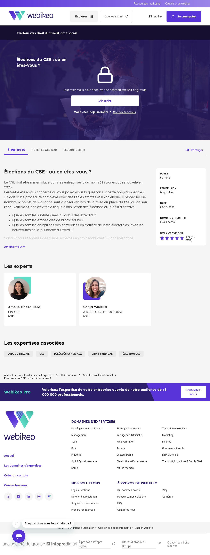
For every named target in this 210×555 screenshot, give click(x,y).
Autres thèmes (125, 468)
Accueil (8, 375)
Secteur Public (125, 454)
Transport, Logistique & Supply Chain (182, 461)
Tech (74, 441)
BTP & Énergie (170, 454)
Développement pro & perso (86, 428)
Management (79, 435)
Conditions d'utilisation (81, 527)
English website (144, 527)
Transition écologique (174, 428)
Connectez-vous (15, 485)
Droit (74, 448)
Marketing (167, 435)
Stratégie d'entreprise (129, 428)
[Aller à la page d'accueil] (34, 16)
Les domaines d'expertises (22, 465)
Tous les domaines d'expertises (36, 375)
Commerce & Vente (173, 448)
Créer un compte (16, 475)
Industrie (76, 454)
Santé (74, 468)
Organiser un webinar (177, 3)
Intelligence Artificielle (129, 435)
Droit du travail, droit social (97, 375)
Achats (121, 448)
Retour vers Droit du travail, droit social (48, 33)
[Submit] (127, 16)
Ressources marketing (147, 3)
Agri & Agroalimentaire (84, 461)
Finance (166, 441)
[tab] (16, 150)
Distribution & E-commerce (132, 461)
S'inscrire (155, 16)
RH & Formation (68, 375)
